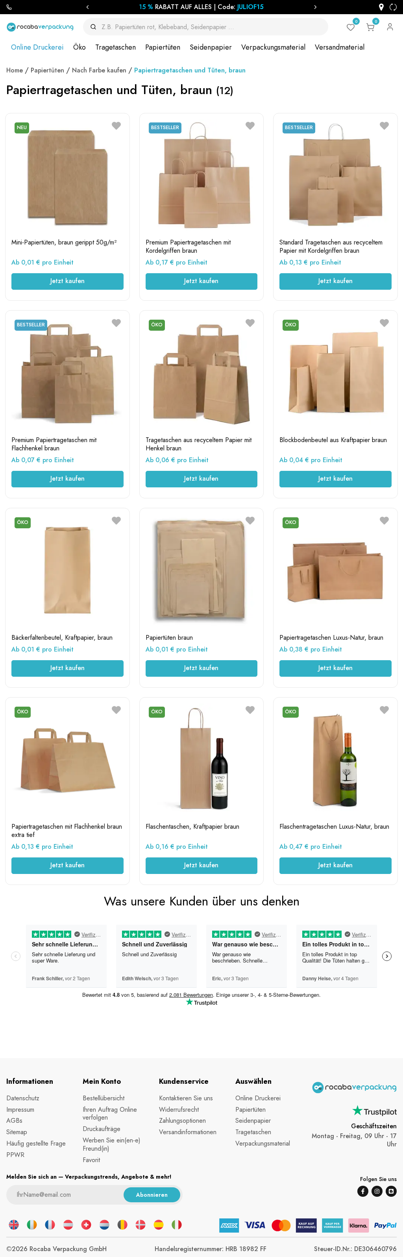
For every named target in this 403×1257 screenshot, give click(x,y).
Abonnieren (152, 1195)
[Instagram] (377, 1191)
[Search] (96, 27)
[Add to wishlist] (116, 125)
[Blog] (391, 1191)
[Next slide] (315, 7)
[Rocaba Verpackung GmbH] (40, 27)
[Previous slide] (87, 7)
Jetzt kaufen (67, 280)
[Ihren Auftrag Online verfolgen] (381, 7)
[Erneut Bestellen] (393, 7)
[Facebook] (362, 1191)
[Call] (9, 7)
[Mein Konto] (390, 26)
